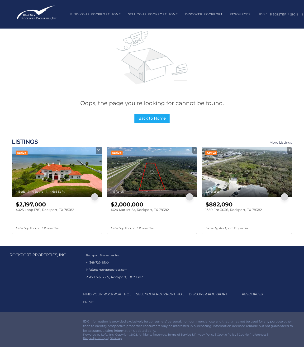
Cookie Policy (226, 334)
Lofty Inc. (107, 334)
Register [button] (278, 14)
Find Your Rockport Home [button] (95, 14)
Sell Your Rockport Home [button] (153, 14)
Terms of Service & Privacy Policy (191, 334)
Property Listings (95, 338)
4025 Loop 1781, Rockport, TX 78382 (45, 210)
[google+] (32, 322)
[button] (36, 14)
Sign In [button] (296, 14)
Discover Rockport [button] (204, 14)
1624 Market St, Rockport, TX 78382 (140, 210)
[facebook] (13, 322)
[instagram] (22, 322)
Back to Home (152, 118)
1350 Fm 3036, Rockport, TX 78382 (233, 210)
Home (262, 14)
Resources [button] (240, 14)
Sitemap (116, 338)
